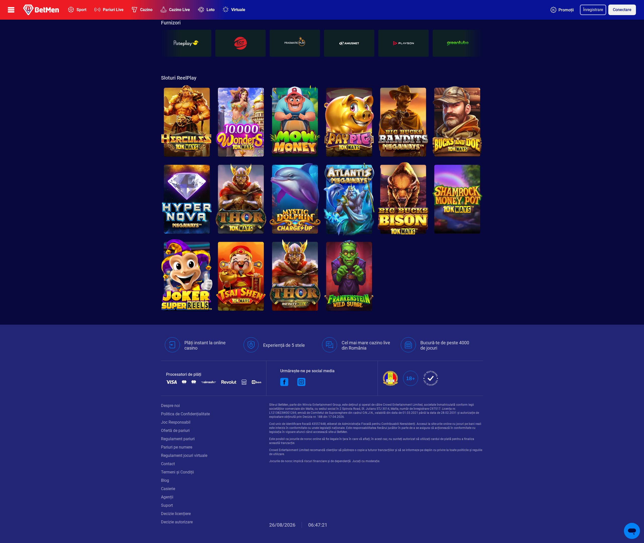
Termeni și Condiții (177, 472)
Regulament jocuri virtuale (184, 455)
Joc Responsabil (175, 422)
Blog (165, 480)
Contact (168, 463)
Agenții (167, 497)
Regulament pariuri (178, 438)
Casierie (168, 488)
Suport (167, 505)
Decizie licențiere (176, 513)
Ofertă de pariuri (175, 430)
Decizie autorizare (177, 522)
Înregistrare (593, 9)
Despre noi (170, 405)
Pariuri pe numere (176, 447)
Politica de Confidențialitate (185, 414)
